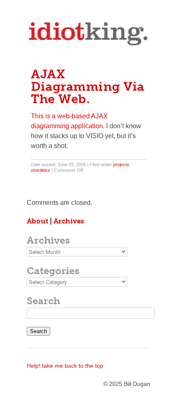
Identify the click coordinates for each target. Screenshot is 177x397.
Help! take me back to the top (65, 365)
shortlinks (40, 170)
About (37, 221)
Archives (69, 221)
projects (121, 164)
